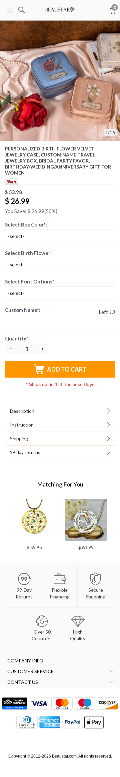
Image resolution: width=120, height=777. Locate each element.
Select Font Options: (30, 281)
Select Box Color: (26, 224)
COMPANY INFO (25, 660)
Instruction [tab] (22, 425)
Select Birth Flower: (28, 253)
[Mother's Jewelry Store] (60, 8)
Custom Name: (22, 310)
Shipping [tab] (19, 438)
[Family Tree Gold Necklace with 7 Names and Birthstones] (34, 520)
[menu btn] (9, 10)
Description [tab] (22, 411)
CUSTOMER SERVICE (30, 671)
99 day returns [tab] (25, 452)
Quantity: (18, 338)
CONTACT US (22, 682)
